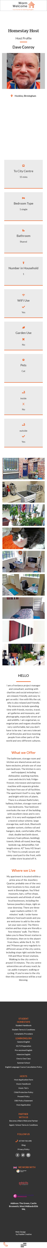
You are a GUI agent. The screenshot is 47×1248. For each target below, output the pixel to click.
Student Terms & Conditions (23, 1029)
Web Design (20, 1232)
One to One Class (23, 1058)
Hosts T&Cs (23, 1088)
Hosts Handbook (23, 1084)
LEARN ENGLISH (24, 1038)
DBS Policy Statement (23, 1100)
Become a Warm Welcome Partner (23, 1121)
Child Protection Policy (23, 1092)
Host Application (23, 1105)
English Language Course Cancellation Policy (23, 1067)
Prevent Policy (23, 1096)
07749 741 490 (25, 1141)
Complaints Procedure (23, 1034)
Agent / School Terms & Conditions (23, 1125)
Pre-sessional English (23, 1050)
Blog (24, 1145)
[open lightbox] (23, 468)
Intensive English (23, 1054)
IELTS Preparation (23, 1046)
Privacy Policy (23, 1149)
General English (23, 1042)
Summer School (23, 1063)
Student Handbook (23, 1025)
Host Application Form (23, 1079)
